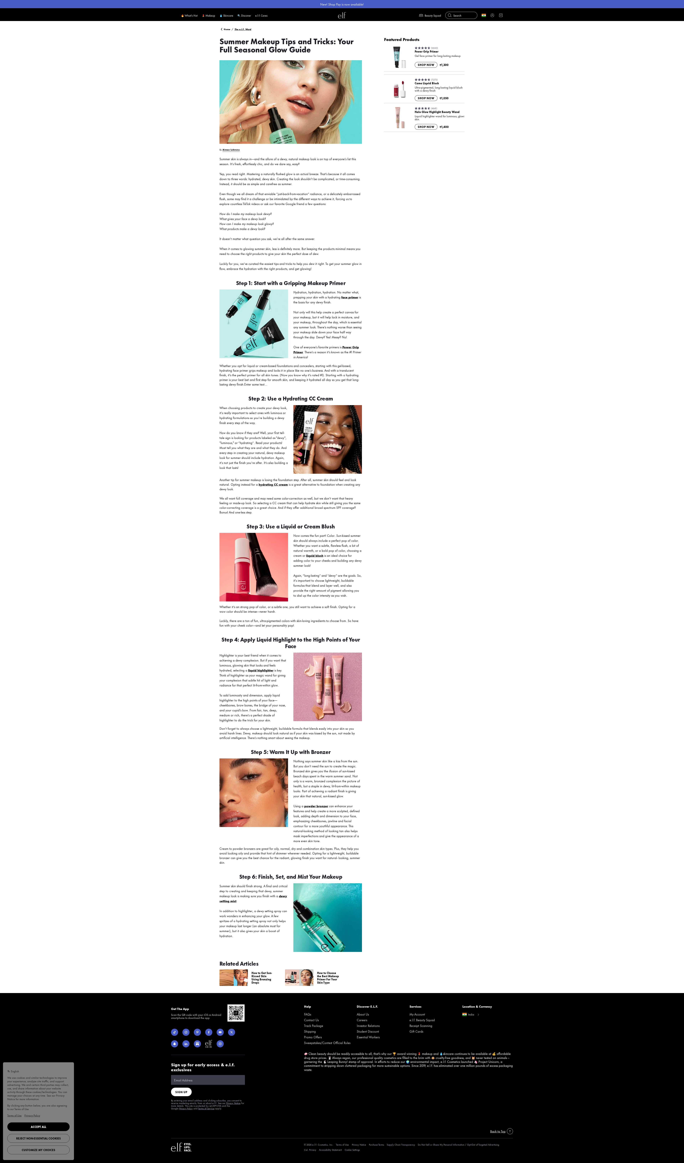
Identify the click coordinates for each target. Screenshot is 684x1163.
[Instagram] (186, 1032)
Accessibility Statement (330, 1149)
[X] (231, 1032)
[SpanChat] (174, 1043)
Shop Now (426, 65)
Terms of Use (342, 1144)
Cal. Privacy (310, 1149)
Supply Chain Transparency (401, 1144)
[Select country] (484, 15)
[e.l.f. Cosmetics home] (181, 1147)
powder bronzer (316, 805)
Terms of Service (206, 1108)
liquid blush (314, 555)
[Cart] (501, 15)
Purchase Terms (376, 1144)
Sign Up (181, 1092)
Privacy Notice (233, 1103)
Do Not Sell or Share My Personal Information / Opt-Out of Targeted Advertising (458, 1144)
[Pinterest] (197, 1032)
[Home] (342, 15)
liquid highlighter (260, 670)
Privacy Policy (186, 1108)
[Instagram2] (220, 1043)
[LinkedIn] (186, 1043)
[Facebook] (208, 1032)
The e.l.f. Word (243, 29)
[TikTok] (174, 1032)
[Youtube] (220, 1032)
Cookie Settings (352, 1149)
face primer (349, 297)
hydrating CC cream (273, 484)
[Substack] (197, 1043)
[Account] (492, 15)
